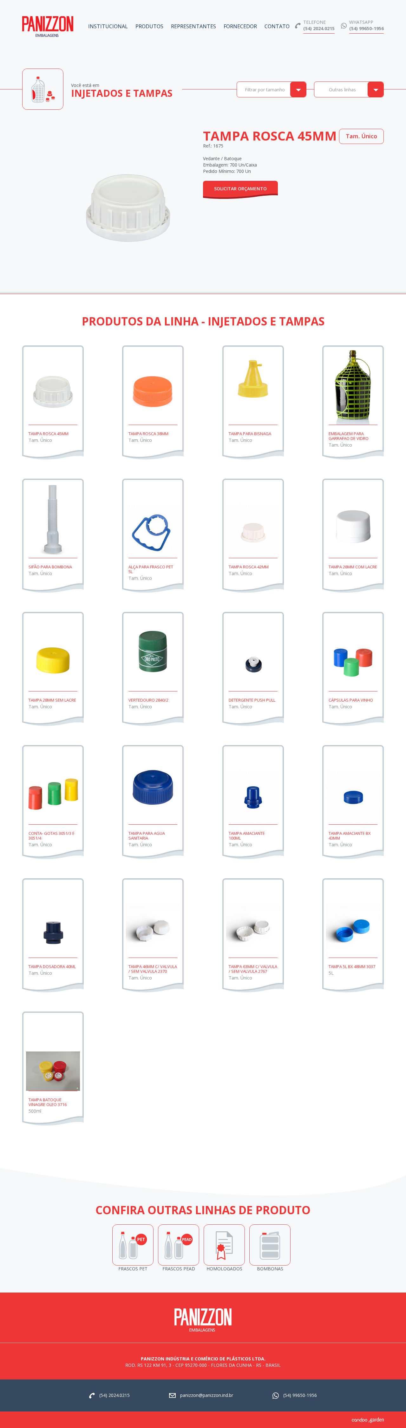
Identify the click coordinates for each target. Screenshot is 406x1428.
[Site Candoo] (360, 1420)
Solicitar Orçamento (240, 189)
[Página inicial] (47, 24)
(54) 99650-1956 (366, 28)
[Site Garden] (376, 1420)
